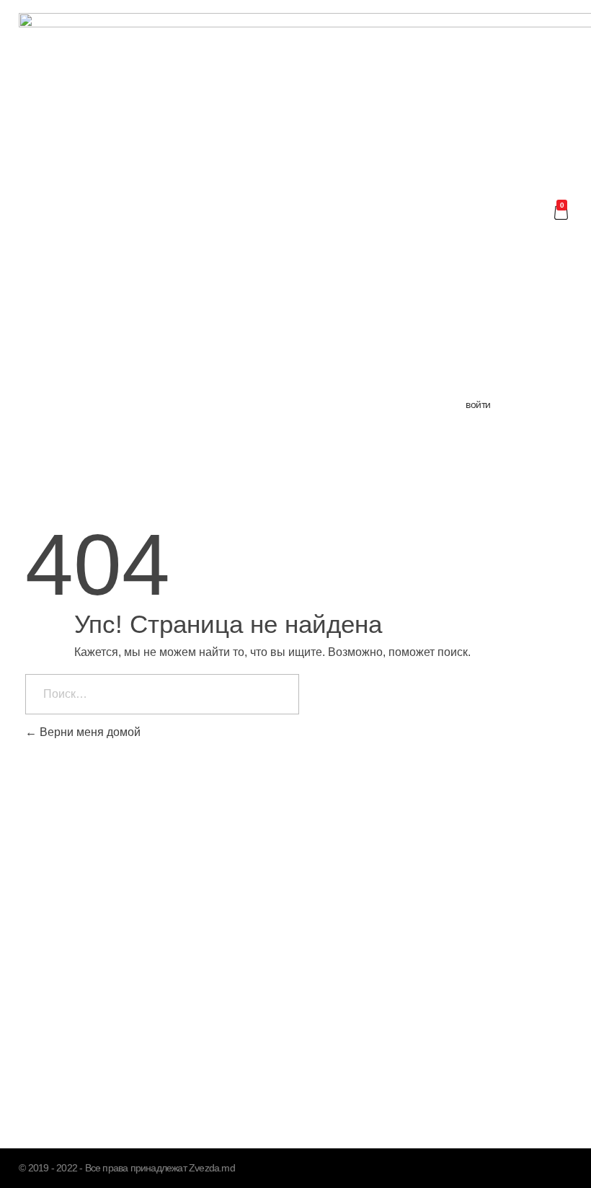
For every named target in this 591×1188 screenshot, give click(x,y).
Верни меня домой (89, 732)
